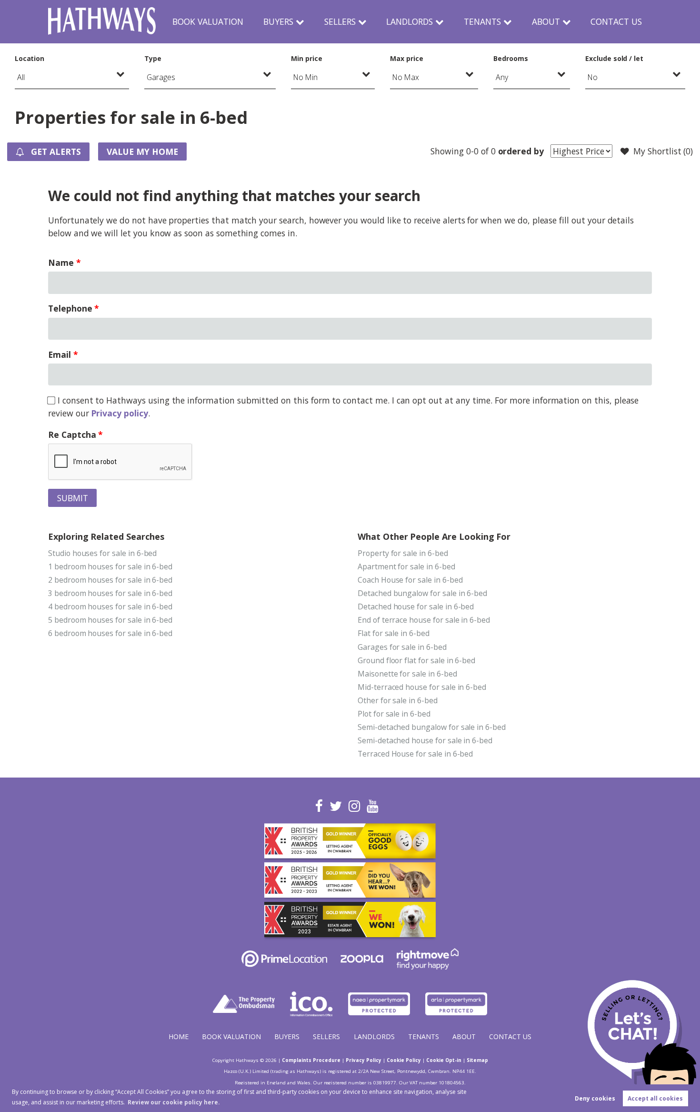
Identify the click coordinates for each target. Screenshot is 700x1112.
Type (152, 58)
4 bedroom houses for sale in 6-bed (110, 606)
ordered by (521, 151)
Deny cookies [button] (595, 1098)
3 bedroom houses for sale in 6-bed (110, 593)
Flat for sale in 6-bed (394, 633)
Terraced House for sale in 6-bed (415, 753)
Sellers (340, 21)
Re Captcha (72, 434)
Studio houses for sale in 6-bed (102, 553)
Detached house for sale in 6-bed (416, 606)
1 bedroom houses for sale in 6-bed (110, 566)
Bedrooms (510, 58)
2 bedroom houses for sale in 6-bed (110, 580)
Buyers (278, 21)
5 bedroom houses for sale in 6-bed (110, 620)
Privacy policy (119, 413)
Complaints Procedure (311, 1060)
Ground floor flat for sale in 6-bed (416, 660)
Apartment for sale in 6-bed (406, 566)
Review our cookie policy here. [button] (174, 1102)
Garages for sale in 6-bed (402, 647)
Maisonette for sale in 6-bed (407, 673)
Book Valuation (207, 21)
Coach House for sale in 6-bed (410, 580)
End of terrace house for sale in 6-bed (424, 620)
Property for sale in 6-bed (403, 553)
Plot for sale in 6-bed (394, 713)
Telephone (70, 308)
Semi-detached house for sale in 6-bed (425, 740)
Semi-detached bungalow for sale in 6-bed (432, 727)
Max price (406, 58)
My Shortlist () (663, 151)
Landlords (409, 21)
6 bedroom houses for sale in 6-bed (110, 633)
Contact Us (616, 21)
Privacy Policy (363, 1060)
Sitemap (477, 1060)
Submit (72, 498)
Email (59, 354)
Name (61, 262)
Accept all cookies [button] (655, 1098)
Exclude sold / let (614, 58)
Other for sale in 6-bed (398, 700)
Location (30, 58)
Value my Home (142, 151)
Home (179, 1036)
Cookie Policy (404, 1060)
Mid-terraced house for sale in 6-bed (422, 687)
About (546, 21)
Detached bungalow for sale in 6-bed (422, 593)
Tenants (482, 21)
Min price (306, 58)
